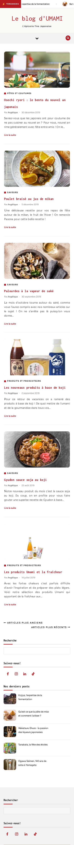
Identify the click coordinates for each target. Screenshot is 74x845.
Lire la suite (10, 135)
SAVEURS (12, 192)
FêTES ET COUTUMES (19, 93)
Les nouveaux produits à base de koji (35, 387)
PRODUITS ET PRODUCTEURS (24, 381)
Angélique (13, 112)
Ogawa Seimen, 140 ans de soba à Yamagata (32, 763)
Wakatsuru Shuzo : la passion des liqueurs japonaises (33, 730)
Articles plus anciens (24, 622)
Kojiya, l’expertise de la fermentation (30, 697)
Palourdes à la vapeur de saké (29, 291)
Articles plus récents (49, 627)
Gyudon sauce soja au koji (25, 479)
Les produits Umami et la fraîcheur (33, 572)
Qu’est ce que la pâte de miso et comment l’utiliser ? (33, 713)
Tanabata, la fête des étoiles (33, 744)
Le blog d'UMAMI (37, 18)
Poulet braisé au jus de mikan (29, 198)
